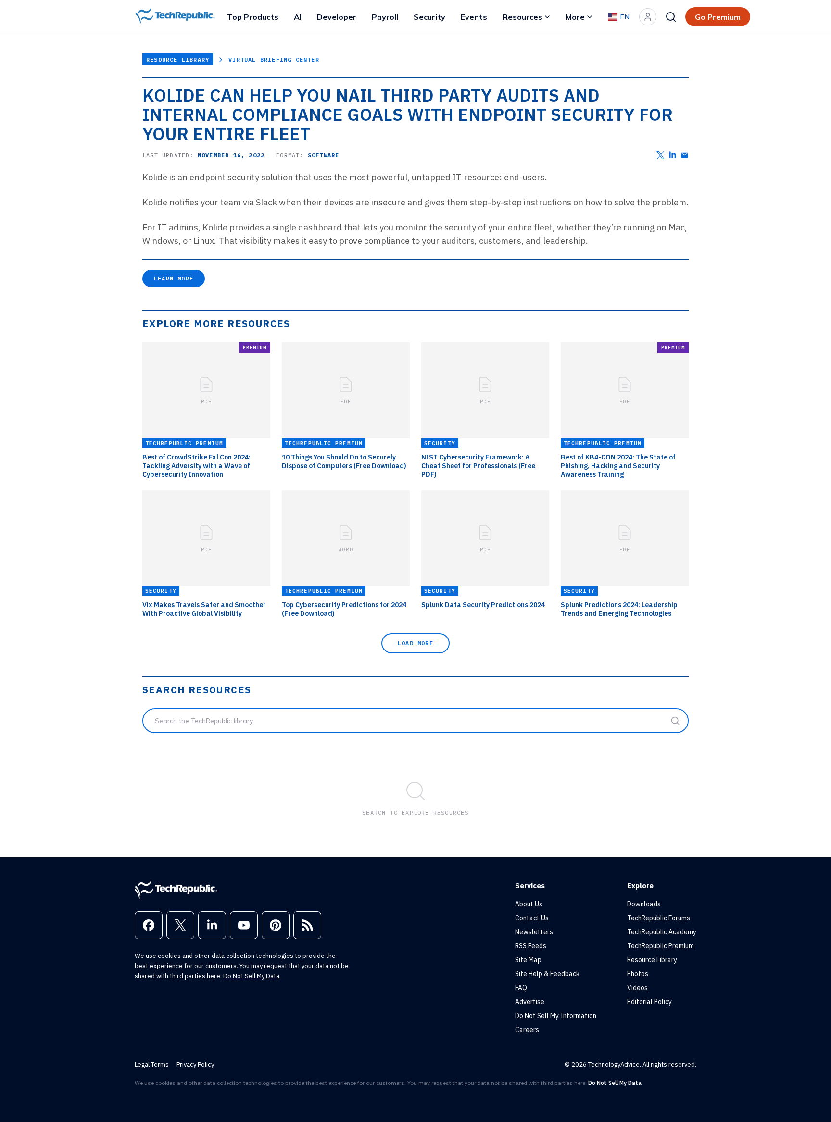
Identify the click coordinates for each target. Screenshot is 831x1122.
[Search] (671, 17)
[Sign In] (647, 17)
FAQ (521, 987)
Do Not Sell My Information (555, 1015)
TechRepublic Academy (661, 932)
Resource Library (177, 59)
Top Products (252, 17)
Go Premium (718, 17)
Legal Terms (152, 1064)
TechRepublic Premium (660, 946)
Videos (637, 987)
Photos (637, 973)
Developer (336, 17)
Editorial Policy (649, 1001)
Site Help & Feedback (547, 973)
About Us (528, 904)
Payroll (385, 17)
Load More (415, 643)
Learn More (173, 278)
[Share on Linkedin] (672, 155)
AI (298, 17)
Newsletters (534, 932)
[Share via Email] (684, 155)
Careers (527, 1029)
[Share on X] (660, 155)
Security (429, 17)
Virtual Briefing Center (273, 59)
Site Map (528, 960)
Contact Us (532, 918)
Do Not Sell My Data (251, 976)
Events (474, 17)
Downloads (644, 904)
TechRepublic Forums (658, 918)
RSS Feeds (530, 946)
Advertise (529, 1001)
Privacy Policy (195, 1064)
